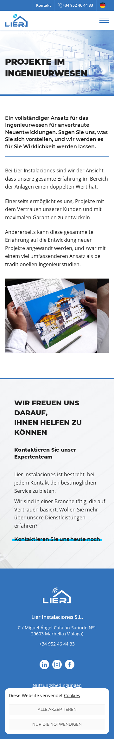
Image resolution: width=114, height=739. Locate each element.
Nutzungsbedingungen (57, 685)
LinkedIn (44, 664)
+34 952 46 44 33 (78, 5)
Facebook (70, 664)
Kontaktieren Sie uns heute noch (57, 539)
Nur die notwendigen (57, 724)
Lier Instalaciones (16, 20)
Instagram (57, 664)
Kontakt (43, 5)
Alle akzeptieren (57, 709)
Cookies (72, 695)
